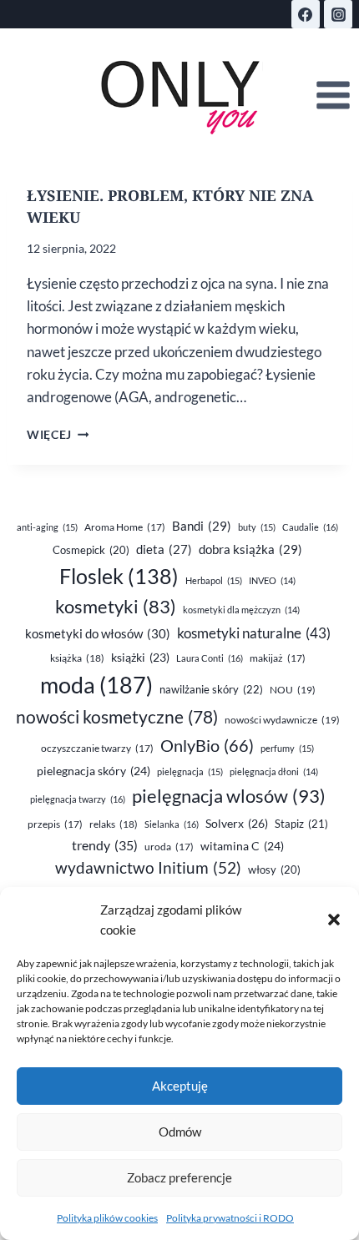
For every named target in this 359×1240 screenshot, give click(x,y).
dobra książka (250, 549)
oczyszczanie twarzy (97, 748)
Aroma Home (124, 527)
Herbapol (213, 580)
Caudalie (310, 527)
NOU (293, 689)
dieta (164, 549)
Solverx (236, 823)
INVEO (272, 580)
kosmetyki (115, 606)
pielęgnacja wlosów (229, 795)
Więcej (57, 434)
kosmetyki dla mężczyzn (241, 609)
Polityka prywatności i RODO (230, 1218)
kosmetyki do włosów (97, 633)
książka (77, 658)
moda (96, 685)
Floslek (119, 576)
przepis (55, 824)
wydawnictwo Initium (148, 868)
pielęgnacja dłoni (274, 771)
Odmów (180, 1131)
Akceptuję (180, 1085)
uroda (169, 846)
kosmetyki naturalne (254, 633)
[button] (334, 919)
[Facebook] (305, 14)
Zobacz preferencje (179, 1177)
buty (257, 527)
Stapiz (301, 823)
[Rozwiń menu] (332, 95)
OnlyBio (207, 745)
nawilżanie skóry (211, 689)
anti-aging (47, 527)
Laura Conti (209, 658)
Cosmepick (91, 550)
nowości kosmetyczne (117, 717)
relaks (113, 824)
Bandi (201, 525)
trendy (105, 845)
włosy (274, 869)
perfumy (287, 748)
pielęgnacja (190, 771)
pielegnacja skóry (93, 771)
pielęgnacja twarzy (77, 799)
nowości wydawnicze (282, 719)
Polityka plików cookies (107, 1218)
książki (140, 657)
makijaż (278, 658)
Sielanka (171, 824)
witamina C (242, 846)
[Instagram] (338, 14)
